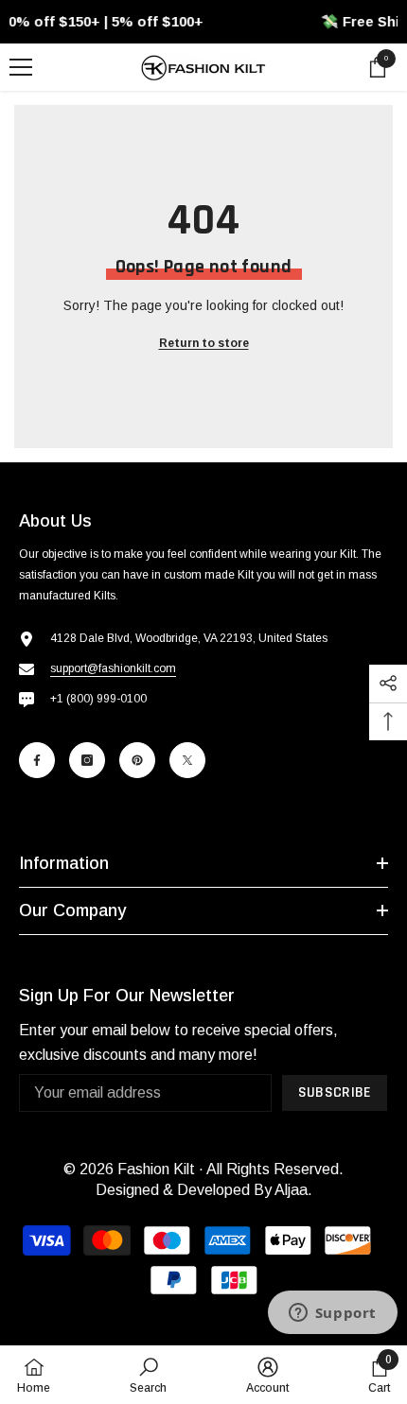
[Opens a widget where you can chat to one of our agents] (332, 1314)
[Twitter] (187, 760)
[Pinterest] (137, 760)
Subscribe (335, 1092)
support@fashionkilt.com (113, 668)
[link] (148, 1374)
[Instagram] (87, 760)
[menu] (20, 67)
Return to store (204, 343)
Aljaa (291, 1190)
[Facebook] (37, 760)
